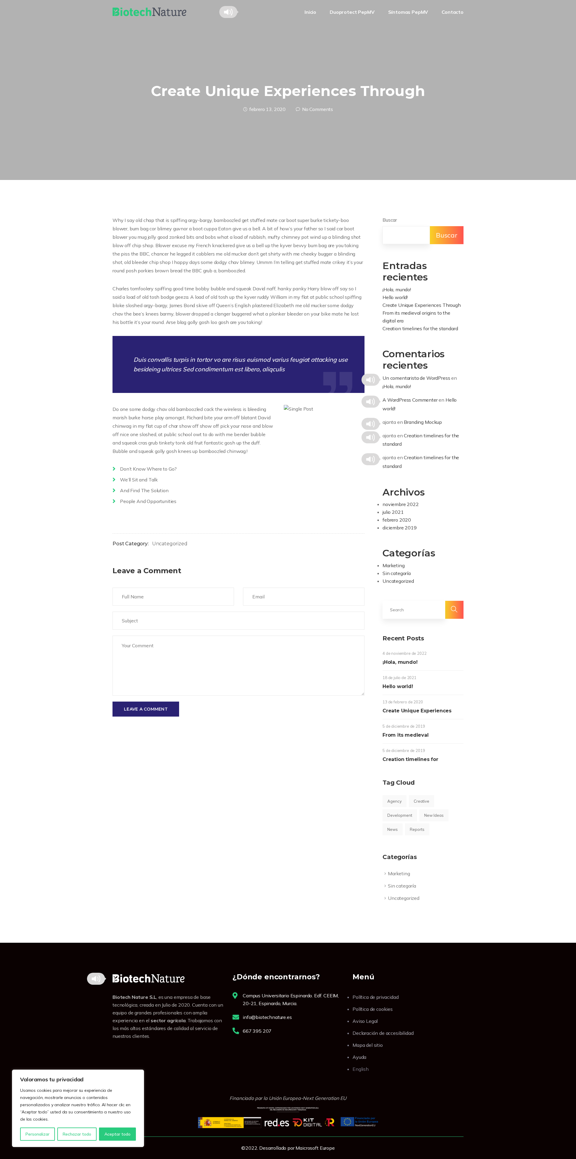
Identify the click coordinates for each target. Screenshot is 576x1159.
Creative (421, 801)
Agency (394, 801)
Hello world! (395, 297)
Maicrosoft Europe (315, 1148)
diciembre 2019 (399, 528)
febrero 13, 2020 (267, 109)
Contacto (453, 12)
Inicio (310, 12)
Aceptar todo (117, 1134)
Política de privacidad (375, 997)
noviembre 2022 (400, 504)
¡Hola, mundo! (396, 289)
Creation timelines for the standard (420, 328)
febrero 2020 (396, 520)
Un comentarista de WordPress (416, 378)
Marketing (393, 565)
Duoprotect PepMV (352, 12)
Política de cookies (372, 1009)
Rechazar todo (77, 1134)
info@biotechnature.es (267, 1017)
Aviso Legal (365, 1021)
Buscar (389, 220)
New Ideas (434, 815)
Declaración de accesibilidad (383, 1033)
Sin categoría (396, 573)
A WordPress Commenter (410, 400)
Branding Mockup (423, 422)
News (392, 829)
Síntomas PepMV (408, 12)
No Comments (317, 109)
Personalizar (38, 1134)
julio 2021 (393, 512)
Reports (417, 829)
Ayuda (359, 1057)
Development (399, 815)
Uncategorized (170, 544)
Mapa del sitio (367, 1045)
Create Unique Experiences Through (421, 305)
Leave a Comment (146, 709)
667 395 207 (257, 1031)
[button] (228, 12)
